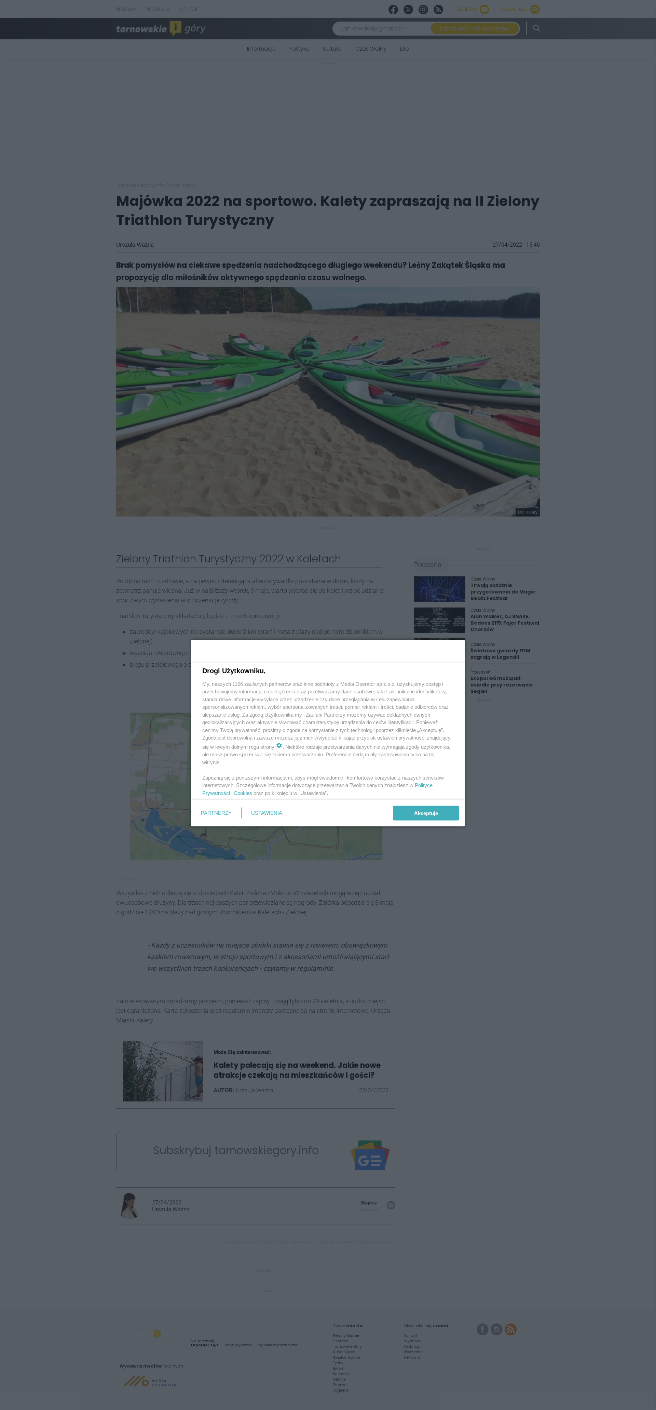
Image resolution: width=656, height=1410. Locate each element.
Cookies (243, 793)
